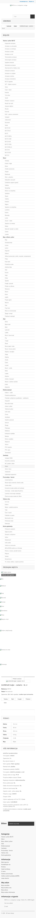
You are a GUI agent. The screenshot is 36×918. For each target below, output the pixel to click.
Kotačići (7, 201)
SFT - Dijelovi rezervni (10, 84)
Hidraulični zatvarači (10, 180)
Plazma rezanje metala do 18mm (13, 496)
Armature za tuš (9, 54)
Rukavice (7, 289)
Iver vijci (7, 501)
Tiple (6, 510)
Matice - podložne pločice (11, 507)
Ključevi (7, 376)
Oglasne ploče (8, 531)
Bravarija (7, 215)
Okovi (4, 158)
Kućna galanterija (7, 526)
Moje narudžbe (5, 885)
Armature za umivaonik (11, 46)
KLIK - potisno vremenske (11, 114)
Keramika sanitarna (10, 461)
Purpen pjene (8, 300)
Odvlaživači (8, 540)
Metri (6, 327)
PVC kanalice (8, 447)
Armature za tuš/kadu (10, 49)
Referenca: (4, 689)
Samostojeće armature (10, 59)
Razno (6, 291)
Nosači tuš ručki (9, 103)
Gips (6, 305)
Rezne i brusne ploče (10, 349)
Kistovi (6, 272)
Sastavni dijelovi (9, 106)
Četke (6, 278)
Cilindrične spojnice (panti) (11, 182)
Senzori (7, 422)
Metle (6, 370)
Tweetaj (5, 699)
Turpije (6, 340)
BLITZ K (7, 155)
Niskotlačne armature (10, 65)
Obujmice (7, 441)
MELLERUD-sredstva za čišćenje (13, 548)
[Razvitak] (18, 599)
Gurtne (6, 231)
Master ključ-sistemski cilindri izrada (14, 482)
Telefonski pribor (9, 409)
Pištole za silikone (9, 286)
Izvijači (6, 365)
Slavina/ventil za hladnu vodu (12, 68)
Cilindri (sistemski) (9, 169)
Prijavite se (31, 1)
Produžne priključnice (10, 395)
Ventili (6, 98)
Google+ (19, 699)
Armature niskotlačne (10, 79)
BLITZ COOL (8, 144)
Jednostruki (8, 119)
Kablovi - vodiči (9, 392)
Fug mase (7, 308)
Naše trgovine (5, 862)
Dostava (3, 866)
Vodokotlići (7, 471)
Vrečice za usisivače (10, 545)
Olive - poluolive (9, 177)
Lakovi (6, 248)
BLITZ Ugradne (9, 81)
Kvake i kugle (8, 163)
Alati (6, 270)
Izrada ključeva (9, 480)
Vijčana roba (6, 499)
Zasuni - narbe (8, 220)
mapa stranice (5, 878)
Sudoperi (7, 117)
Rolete (6, 226)
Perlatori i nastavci (9, 100)
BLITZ (6, 133)
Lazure (6, 245)
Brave (6, 166)
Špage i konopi (8, 313)
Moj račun (5, 882)
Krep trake (7, 261)
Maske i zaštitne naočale (11, 381)
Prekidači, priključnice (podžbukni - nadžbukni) (16, 398)
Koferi (6, 384)
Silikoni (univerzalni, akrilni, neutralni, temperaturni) (18, 256)
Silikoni (7, 253)
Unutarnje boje (8, 242)
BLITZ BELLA (8, 147)
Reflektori (7, 430)
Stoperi (6, 171)
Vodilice (7, 185)
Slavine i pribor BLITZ (9, 40)
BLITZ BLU (8, 130)
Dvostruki (7, 122)
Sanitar (6, 556)
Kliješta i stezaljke (9, 351)
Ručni (6, 321)
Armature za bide (9, 51)
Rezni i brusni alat (9, 335)
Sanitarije (5, 455)
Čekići (6, 362)
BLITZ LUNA (8, 139)
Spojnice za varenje (10, 223)
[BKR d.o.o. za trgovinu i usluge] (22, 7)
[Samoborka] (18, 612)
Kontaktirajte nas (24, 1)
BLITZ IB (7, 149)
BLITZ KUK (8, 141)
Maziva (7, 302)
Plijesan (7, 553)
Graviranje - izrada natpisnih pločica (14, 491)
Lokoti (6, 218)
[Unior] (18, 607)
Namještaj (7, 188)
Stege (6, 354)
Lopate (6, 373)
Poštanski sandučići (10, 529)
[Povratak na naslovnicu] (3, 26)
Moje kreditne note (6, 887)
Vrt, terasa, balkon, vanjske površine (14, 561)
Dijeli (12, 699)
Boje (6, 240)
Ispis (5, 702)
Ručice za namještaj (10, 190)
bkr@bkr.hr (11, 906)
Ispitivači (7, 330)
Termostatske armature (11, 57)
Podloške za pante (9, 515)
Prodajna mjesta (10, 567)
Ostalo (6, 360)
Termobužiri (8, 452)
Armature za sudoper (10, 73)
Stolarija (7, 160)
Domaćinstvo (8, 559)
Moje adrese (4, 890)
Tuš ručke (7, 95)
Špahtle (7, 280)
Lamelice (7, 210)
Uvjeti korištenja (5, 869)
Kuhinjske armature (10, 70)
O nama (3, 871)
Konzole (7, 111)
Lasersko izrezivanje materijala (13, 493)
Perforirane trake (9, 521)
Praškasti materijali (10, 316)
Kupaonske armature (10, 43)
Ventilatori (7, 417)
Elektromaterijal (7, 390)
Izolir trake (7, 411)
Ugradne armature (9, 62)
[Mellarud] (18, 588)
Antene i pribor (8, 406)
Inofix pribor (8, 542)
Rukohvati (7, 174)
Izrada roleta (8, 485)
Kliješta (7, 357)
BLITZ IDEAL (8, 136)
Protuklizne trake (9, 264)
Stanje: (3, 691)
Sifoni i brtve (8, 469)
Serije (6, 125)
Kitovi (6, 294)
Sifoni (6, 87)
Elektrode (7, 523)
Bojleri (6, 466)
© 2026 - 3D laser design (7, 913)
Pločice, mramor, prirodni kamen (13, 551)
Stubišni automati (9, 420)
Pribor (6, 259)
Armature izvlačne (9, 76)
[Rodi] (18, 594)
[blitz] (18, 581)
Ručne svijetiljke (9, 439)
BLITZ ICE (7, 128)
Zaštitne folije (8, 267)
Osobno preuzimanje (7, 873)
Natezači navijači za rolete (11, 229)
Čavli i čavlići (8, 512)
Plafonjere (7, 428)
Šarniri (6, 196)
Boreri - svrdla (8, 368)
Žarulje (6, 425)
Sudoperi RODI (8, 458)
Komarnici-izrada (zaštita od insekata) (14, 488)
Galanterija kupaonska (10, 474)
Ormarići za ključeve (10, 534)
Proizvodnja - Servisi (8, 477)
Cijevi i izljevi (8, 89)
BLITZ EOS (8, 152)
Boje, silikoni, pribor (8, 237)
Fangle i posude (9, 283)
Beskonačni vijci (9, 518)
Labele (6, 332)
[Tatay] (18, 616)
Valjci (6, 275)
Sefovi (6, 537)
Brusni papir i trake (9, 346)
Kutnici (6, 212)
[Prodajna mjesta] (18, 572)
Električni (7, 387)
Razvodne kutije (9, 403)
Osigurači (7, 400)
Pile (6, 338)
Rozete (6, 109)
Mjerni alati (7, 324)
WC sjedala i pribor (9, 463)
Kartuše (7, 92)
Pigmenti (7, 250)
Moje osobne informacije (8, 892)
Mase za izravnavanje (10, 310)
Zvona (6, 414)
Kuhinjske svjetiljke (10, 433)
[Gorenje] (18, 603)
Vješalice (7, 193)
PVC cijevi (7, 450)
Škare (6, 343)
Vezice (6, 444)
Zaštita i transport (9, 379)
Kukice (6, 504)
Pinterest (27, 699)
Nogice (6, 204)
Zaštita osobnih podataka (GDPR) (10, 876)
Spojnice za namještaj (10, 207)
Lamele (7, 234)
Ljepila (6, 297)
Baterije (7, 436)
